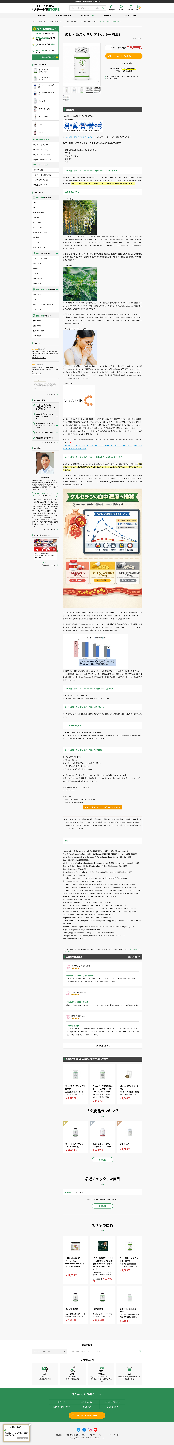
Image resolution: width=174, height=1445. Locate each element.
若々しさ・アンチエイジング (43, 304)
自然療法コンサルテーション (43, 160)
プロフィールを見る (50, 529)
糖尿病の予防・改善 (40, 232)
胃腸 (34, 202)
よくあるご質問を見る (49, 442)
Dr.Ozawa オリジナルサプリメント (58, 21)
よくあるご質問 (130, 15)
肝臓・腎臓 (37, 222)
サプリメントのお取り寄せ (42, 175)
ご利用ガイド (108, 15)
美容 (34, 299)
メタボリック (37, 309)
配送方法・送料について (61, 1407)
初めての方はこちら (48, 57)
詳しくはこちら (36, 374)
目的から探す (85, 15)
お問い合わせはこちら (39, 358)
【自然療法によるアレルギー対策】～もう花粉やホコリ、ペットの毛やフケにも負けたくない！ (97, 445)
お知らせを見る (51, 394)
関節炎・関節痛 (38, 212)
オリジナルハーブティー (41, 150)
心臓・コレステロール (40, 227)
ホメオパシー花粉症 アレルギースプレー (79, 137)
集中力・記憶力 (38, 278)
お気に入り (79, 1192)
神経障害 (36, 237)
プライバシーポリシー (97, 1435)
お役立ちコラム (87, 1402)
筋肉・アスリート (39, 247)
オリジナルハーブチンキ (41, 155)
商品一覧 (41, 15)
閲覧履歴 (68, 1192)
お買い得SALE (38, 170)
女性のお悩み (37, 321)
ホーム (34, 21)
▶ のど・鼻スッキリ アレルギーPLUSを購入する (102, 807)
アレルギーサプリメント (79, 21)
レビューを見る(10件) (124, 63)
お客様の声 (87, 1407)
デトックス (37, 273)
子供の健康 (37, 336)
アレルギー (37, 242)
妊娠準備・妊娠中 (39, 331)
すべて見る (103, 1160)
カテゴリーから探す (63, 15)
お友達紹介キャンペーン (41, 185)
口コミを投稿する (134, 957)
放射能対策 (37, 283)
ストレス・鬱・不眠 (40, 258)
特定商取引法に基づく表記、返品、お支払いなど (123, 76)
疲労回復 (36, 268)
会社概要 (59, 1435)
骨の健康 (36, 217)
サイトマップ (113, 1435)
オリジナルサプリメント (41, 145)
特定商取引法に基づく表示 (75, 1435)
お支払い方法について (112, 1402)
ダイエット (37, 294)
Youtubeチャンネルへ (49, 565)
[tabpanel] (45, 549)
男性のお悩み (37, 326)
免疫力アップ (92, 21)
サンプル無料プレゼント (41, 180)
